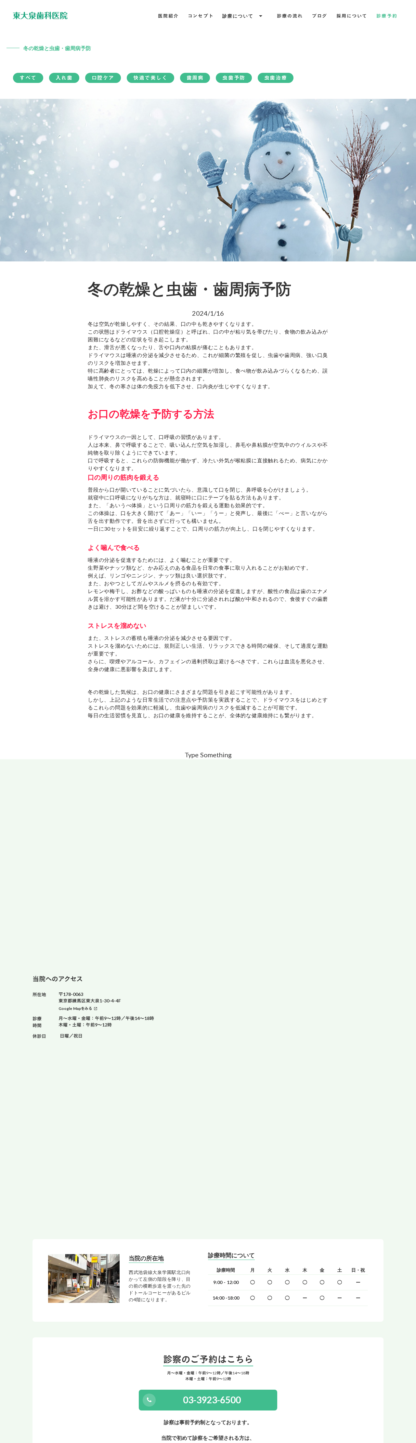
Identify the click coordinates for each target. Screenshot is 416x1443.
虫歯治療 (275, 78)
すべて (28, 78)
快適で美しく (150, 78)
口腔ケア (103, 78)
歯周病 (195, 78)
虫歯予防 (233, 78)
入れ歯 (64, 78)
